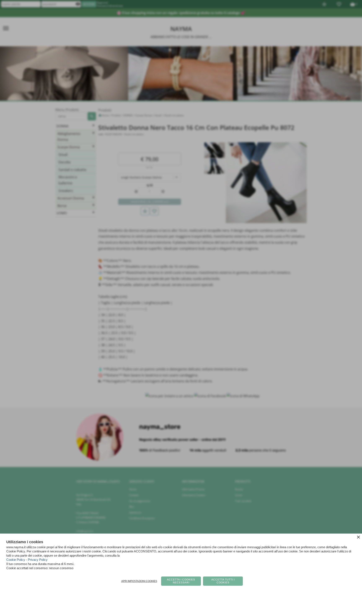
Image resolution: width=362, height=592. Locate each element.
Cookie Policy (15, 559)
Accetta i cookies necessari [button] (181, 581)
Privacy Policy (38, 559)
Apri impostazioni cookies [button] (139, 581)
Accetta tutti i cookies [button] (223, 581)
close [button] (358, 537)
